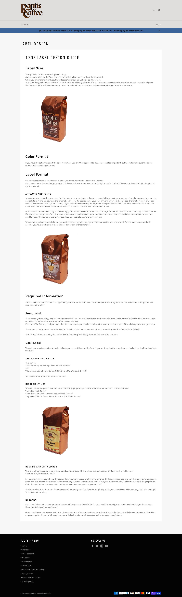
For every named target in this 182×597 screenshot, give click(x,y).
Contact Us (25, 550)
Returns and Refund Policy (32, 569)
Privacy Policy (26, 573)
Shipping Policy (27, 581)
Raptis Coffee (31, 593)
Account (159, 24)
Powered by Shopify (44, 593)
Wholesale (25, 558)
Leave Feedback (27, 554)
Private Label (26, 561)
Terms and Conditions (30, 577)
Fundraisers (25, 565)
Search (23, 546)
